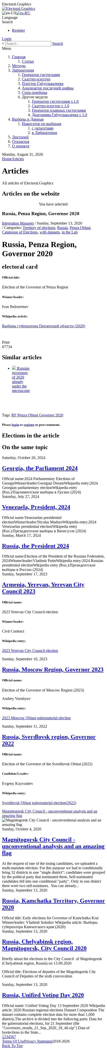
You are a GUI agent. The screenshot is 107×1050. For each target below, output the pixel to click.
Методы (19, 66)
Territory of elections (39, 228)
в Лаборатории (44, 132)
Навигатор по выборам (41, 124)
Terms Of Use (13, 1041)
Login (6, 39)
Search (57, 43)
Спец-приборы (34, 92)
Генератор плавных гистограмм (59, 110)
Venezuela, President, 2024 (36, 507)
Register (18, 30)
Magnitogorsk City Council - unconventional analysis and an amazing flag (53, 846)
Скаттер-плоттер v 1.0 (50, 106)
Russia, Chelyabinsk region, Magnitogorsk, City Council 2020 (44, 944)
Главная (18, 57)
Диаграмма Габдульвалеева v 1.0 (59, 115)
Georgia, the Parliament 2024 (40, 468)
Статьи (28, 61)
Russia (62, 228)
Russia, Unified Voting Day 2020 (43, 995)
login (15, 425)
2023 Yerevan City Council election (30, 650)
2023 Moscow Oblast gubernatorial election (36, 718)
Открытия (20, 141)
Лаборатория (23, 70)
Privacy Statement (38, 1041)
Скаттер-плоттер (36, 79)
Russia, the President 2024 (35, 546)
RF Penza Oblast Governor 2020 (37, 415)
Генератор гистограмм (41, 75)
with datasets (50, 232)
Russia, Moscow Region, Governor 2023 (53, 669)
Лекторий (20, 137)
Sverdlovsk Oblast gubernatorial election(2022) (39, 803)
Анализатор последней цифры (48, 88)
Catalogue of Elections (20, 232)
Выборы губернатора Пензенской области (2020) (43, 326)
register (29, 425)
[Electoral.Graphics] (18, 8)
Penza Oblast (80, 228)
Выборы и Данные (28, 119)
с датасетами (43, 128)
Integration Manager (18, 223)
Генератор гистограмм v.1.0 (55, 101)
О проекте (20, 146)
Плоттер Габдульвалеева (42, 83)
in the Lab (70, 232)
